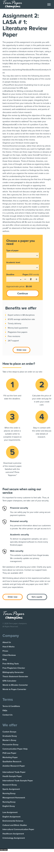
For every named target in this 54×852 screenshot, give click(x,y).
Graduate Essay (10, 736)
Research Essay (10, 785)
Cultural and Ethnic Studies (15, 825)
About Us (7, 642)
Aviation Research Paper (14, 766)
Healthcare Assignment (13, 833)
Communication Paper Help (15, 749)
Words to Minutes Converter (15, 685)
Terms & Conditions (11, 706)
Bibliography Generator (13, 672)
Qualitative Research (12, 761)
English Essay (9, 806)
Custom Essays (9, 731)
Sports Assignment (11, 789)
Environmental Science (13, 821)
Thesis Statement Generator (15, 676)
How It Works (9, 646)
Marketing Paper (10, 757)
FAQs (5, 710)
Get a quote (37, 597)
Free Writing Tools (11, 663)
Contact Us (8, 715)
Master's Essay (9, 740)
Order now (21, 350)
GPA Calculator (9, 681)
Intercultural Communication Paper (18, 829)
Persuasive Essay (10, 744)
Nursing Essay (9, 793)
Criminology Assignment (14, 838)
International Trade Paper (14, 772)
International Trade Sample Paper (18, 780)
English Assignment (11, 816)
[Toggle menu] (48, 4)
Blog (5, 659)
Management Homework (14, 797)
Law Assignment (10, 812)
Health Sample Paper (12, 776)
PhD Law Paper (9, 753)
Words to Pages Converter (14, 689)
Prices (5, 651)
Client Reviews (9, 655)
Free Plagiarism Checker (14, 668)
